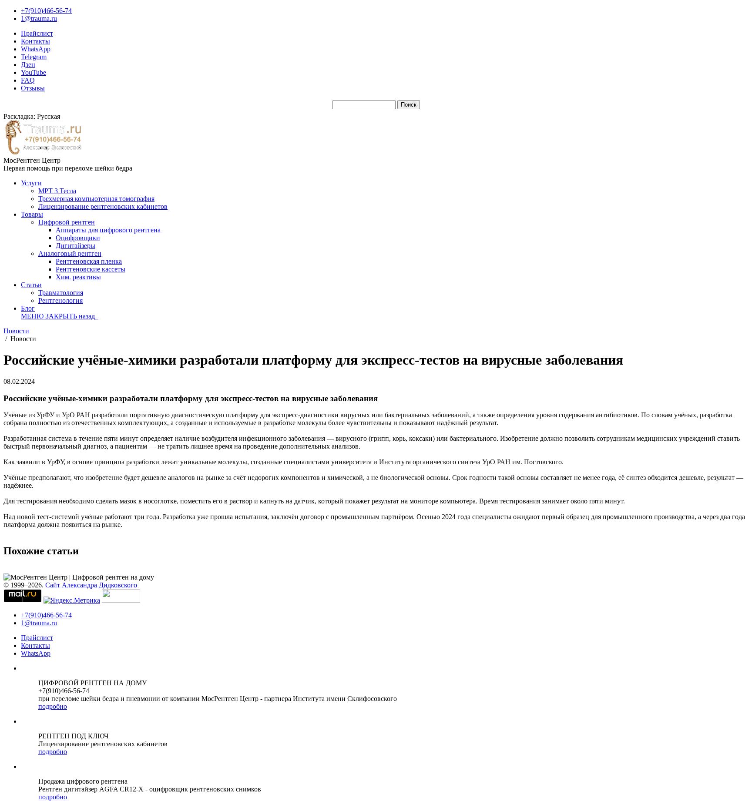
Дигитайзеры (75, 245)
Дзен (28, 64)
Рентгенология (60, 300)
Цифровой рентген (66, 222)
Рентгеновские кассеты (90, 269)
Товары (32, 214)
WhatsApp (35, 49)
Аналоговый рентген (69, 253)
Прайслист (37, 33)
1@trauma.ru (39, 18)
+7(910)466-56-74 (46, 10)
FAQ (28, 80)
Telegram (34, 56)
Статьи (31, 284)
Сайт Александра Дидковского (91, 585)
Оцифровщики (78, 237)
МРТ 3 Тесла (57, 190)
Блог (28, 308)
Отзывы (33, 88)
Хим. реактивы (78, 277)
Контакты (35, 41)
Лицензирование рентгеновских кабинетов (103, 206)
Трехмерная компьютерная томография (96, 198)
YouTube (33, 72)
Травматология (60, 292)
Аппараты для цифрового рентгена (108, 230)
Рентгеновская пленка (89, 261)
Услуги (31, 183)
